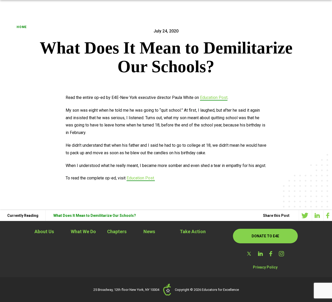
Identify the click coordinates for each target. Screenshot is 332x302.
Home (22, 27)
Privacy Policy (265, 267)
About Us (44, 231)
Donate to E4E (265, 236)
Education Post (213, 97)
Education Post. (141, 178)
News (149, 231)
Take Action (193, 231)
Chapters (117, 231)
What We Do (83, 231)
